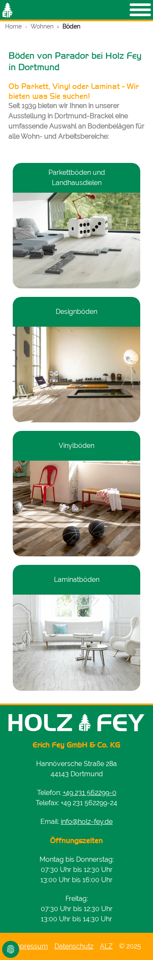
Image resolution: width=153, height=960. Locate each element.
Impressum (30, 946)
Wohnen (42, 26)
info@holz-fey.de (87, 822)
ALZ (106, 946)
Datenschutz (74, 946)
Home (13, 26)
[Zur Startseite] (7, 10)
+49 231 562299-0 (89, 793)
